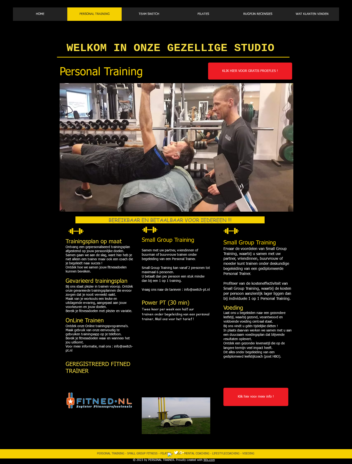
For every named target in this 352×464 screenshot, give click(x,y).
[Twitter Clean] (176, 452)
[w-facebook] (170, 455)
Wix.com (209, 460)
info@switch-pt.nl (197, 289)
